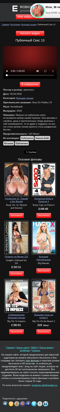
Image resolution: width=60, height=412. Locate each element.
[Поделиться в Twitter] (34, 403)
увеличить (29, 89)
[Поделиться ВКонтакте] (5, 403)
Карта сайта (22, 347)
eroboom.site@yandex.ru (44, 385)
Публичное (22, 143)
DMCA (34, 347)
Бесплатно (16, 215)
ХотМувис (25, 350)
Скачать (36, 350)
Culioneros (27, 138)
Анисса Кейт (42, 138)
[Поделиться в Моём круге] (16, 403)
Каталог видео (30, 33)
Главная (10, 347)
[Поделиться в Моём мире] (22, 403)
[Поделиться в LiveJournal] (39, 403)
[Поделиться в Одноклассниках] (11, 403)
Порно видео (46, 347)
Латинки (8, 143)
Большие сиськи (24, 98)
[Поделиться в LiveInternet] (45, 403)
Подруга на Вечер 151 (16, 256)
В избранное (30, 84)
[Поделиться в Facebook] (28, 403)
